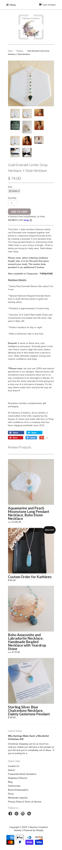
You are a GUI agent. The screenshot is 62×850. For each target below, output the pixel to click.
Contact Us (13, 766)
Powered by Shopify (33, 830)
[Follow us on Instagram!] (23, 814)
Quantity (12, 198)
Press (11, 793)
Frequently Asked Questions (22, 774)
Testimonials (14, 786)
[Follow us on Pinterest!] (17, 814)
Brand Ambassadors (18, 790)
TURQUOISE (46, 273)
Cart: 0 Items (49, 4)
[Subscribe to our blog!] (29, 814)
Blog (10, 782)
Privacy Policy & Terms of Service (24, 801)
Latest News (15, 730)
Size (10, 187)
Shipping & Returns (17, 778)
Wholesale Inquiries (18, 797)
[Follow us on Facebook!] (10, 814)
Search (11, 770)
